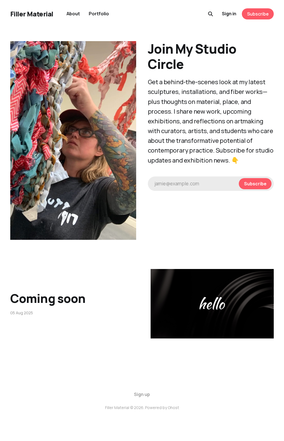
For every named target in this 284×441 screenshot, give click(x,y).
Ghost (173, 407)
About (73, 14)
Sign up (142, 394)
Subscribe (258, 14)
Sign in (229, 14)
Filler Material (31, 14)
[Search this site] (210, 14)
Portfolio (99, 14)
